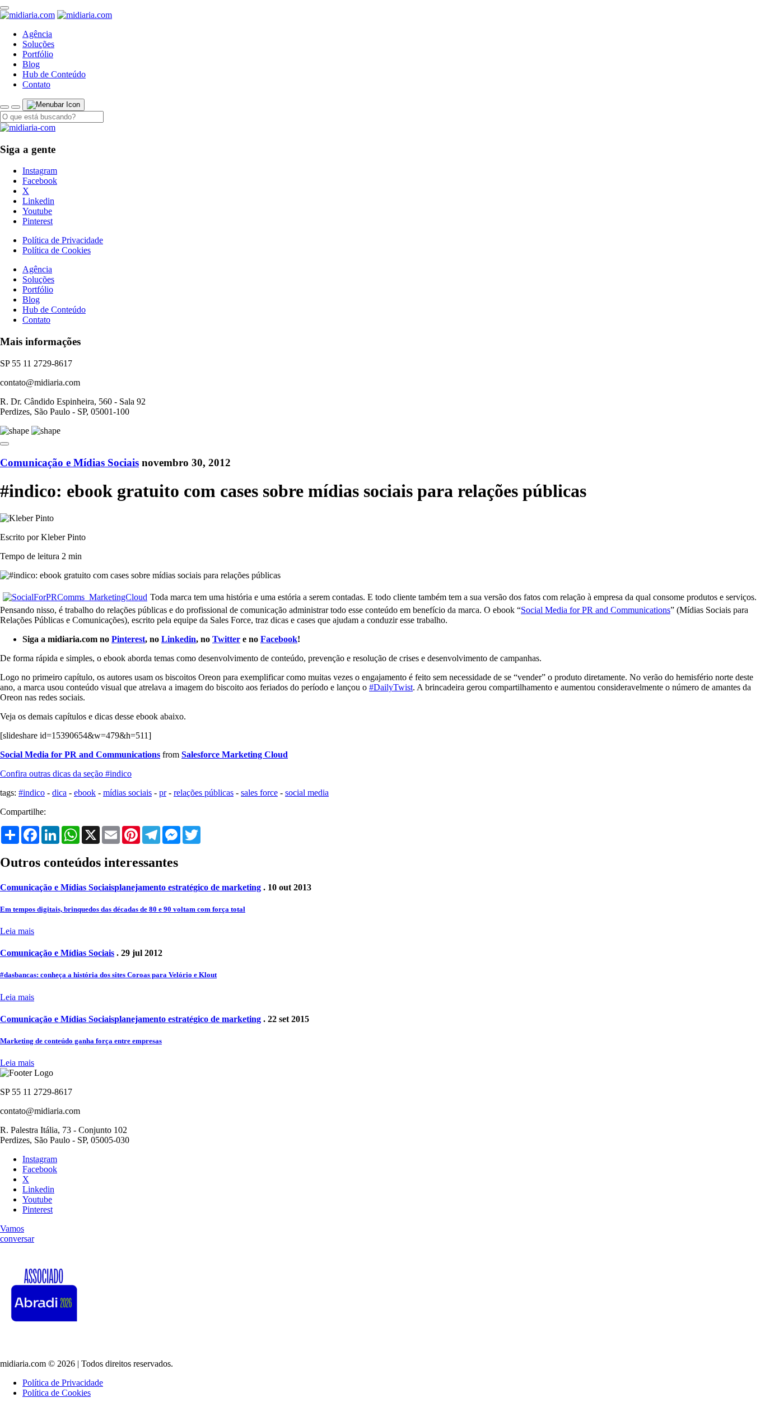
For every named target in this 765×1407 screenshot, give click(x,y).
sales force (259, 792)
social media (307, 792)
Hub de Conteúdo (54, 74)
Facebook (39, 180)
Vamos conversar (17, 1233)
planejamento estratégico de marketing (187, 887)
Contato (36, 84)
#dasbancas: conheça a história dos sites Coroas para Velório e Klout (108, 974)
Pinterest (37, 221)
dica (59, 792)
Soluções (38, 44)
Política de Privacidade (62, 240)
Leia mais (17, 931)
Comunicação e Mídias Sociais (69, 462)
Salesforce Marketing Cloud (234, 754)
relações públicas (204, 792)
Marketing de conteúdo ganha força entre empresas (81, 1041)
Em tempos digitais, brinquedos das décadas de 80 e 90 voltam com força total (122, 909)
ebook (85, 792)
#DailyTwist (391, 687)
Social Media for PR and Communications (595, 610)
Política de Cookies (56, 250)
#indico (31, 792)
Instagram (39, 170)
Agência (37, 34)
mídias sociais (127, 792)
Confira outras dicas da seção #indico (66, 773)
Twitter (226, 639)
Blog (31, 64)
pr (162, 792)
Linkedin (38, 201)
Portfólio (37, 54)
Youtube (37, 211)
